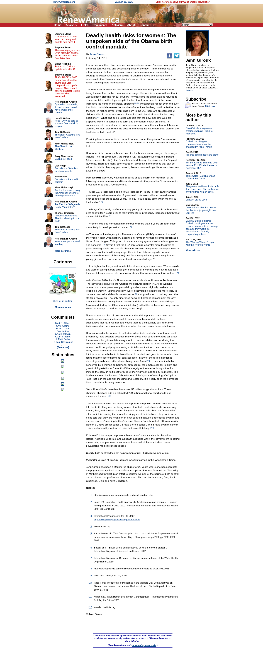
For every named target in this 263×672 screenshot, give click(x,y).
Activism (117, 24)
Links (84, 24)
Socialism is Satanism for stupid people (66, 169)
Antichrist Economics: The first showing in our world (67, 218)
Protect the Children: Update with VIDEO (65, 68)
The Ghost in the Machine (63, 147)
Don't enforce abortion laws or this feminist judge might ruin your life (201, 209)
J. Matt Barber (62, 339)
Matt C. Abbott (62, 323)
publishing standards (144, 645)
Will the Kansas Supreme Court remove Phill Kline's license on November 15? (202, 164)
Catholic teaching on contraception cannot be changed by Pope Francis (199, 143)
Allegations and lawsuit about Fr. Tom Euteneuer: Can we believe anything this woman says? (202, 188)
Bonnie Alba (63, 331)
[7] (104, 244)
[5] (110, 216)
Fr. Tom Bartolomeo (63, 342)
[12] (152, 428)
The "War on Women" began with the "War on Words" (200, 242)
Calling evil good (63, 159)
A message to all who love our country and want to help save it (66, 39)
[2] (138, 103)
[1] (135, 103)
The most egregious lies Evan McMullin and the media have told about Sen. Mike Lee (67, 54)
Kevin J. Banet (62, 336)
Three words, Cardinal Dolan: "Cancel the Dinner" (201, 176)
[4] (102, 202)
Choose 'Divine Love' (196, 198)
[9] (136, 294)
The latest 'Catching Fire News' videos (67, 136)
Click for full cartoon (62, 301)
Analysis (71, 24)
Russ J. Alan (62, 328)
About (131, 24)
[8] (178, 273)
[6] (131, 227)
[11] (109, 396)
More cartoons (63, 307)
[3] (98, 117)
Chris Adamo (62, 326)
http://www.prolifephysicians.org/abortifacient (117, 519)
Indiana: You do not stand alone (202, 153)
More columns (63, 251)
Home (57, 24)
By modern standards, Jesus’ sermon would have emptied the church (66, 108)
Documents (100, 24)
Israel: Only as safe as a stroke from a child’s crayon (66, 123)
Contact (144, 24)
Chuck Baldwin (62, 334)
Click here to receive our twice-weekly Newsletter (183, 2)
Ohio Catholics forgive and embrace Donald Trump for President (199, 129)
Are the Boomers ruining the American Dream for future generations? (67, 193)
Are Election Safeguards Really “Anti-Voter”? (67, 205)
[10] (148, 361)
